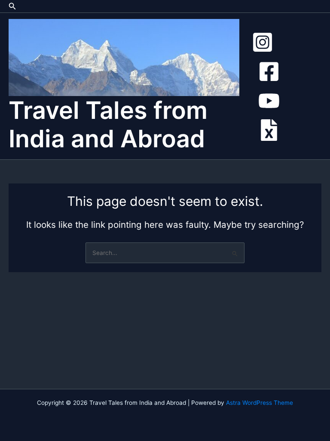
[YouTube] (269, 100)
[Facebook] (269, 71)
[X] (269, 130)
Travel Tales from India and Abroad (108, 124)
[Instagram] (262, 42)
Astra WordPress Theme (259, 402)
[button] (12, 6)
